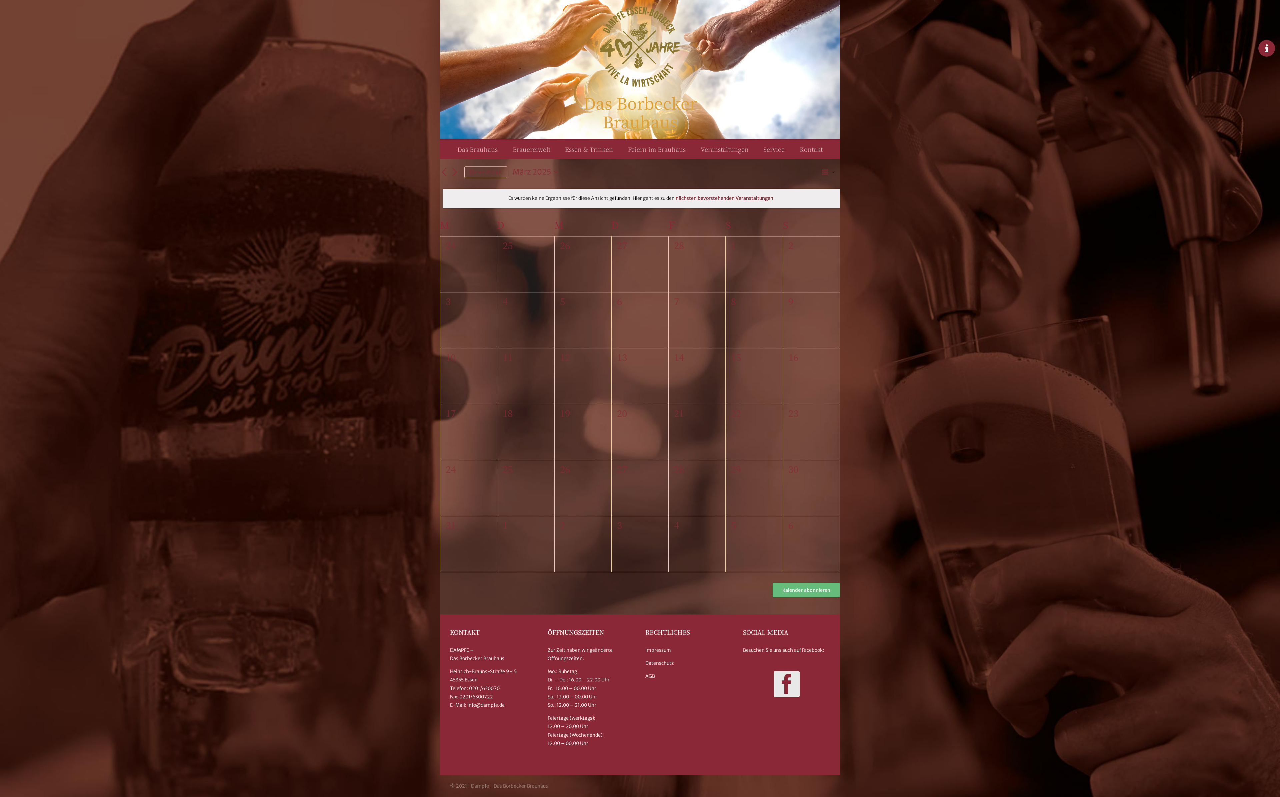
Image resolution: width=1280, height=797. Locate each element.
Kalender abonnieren (806, 590)
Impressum (658, 650)
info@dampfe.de (486, 705)
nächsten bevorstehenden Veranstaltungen (724, 198)
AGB (650, 676)
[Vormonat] (444, 172)
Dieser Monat (485, 172)
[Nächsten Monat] (455, 172)
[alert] (641, 198)
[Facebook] (787, 684)
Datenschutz (659, 663)
